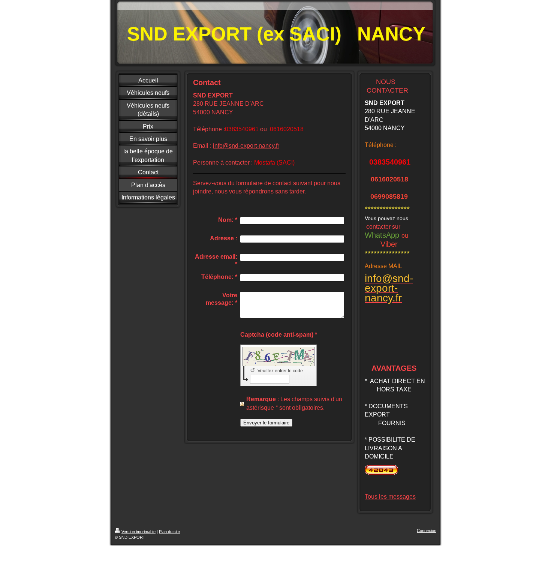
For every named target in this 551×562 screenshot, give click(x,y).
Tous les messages (390, 496)
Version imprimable (138, 531)
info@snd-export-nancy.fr (246, 145)
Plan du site (169, 531)
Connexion (426, 530)
